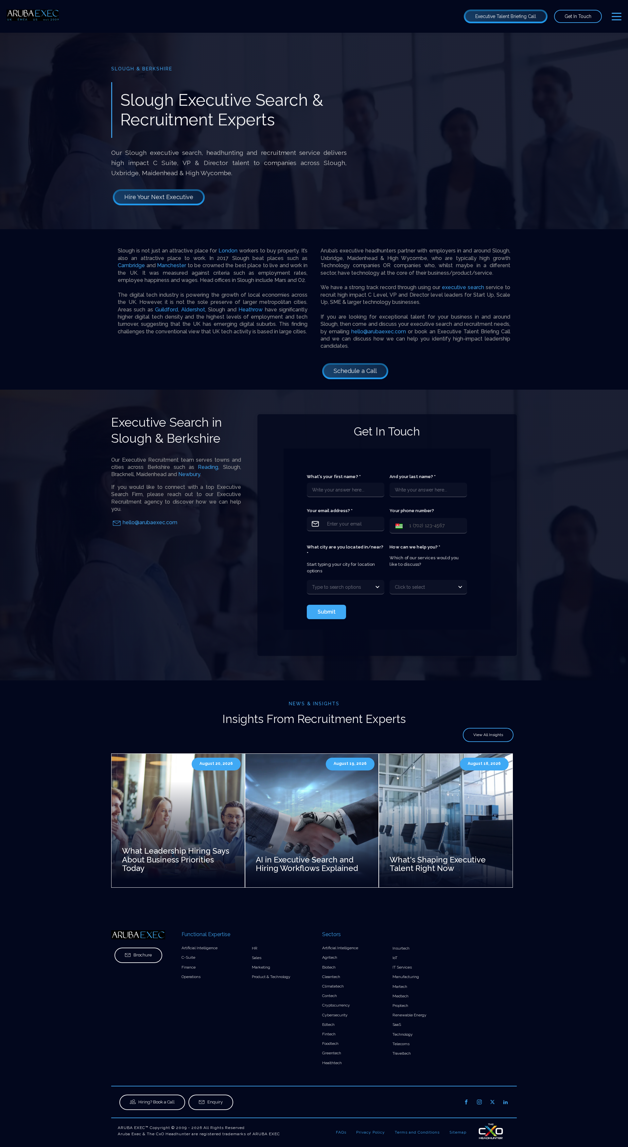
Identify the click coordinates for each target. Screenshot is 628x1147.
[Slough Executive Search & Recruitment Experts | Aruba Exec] (33, 16)
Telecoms (401, 1044)
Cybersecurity (335, 1015)
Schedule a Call (355, 370)
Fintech (329, 1034)
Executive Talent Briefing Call (505, 16)
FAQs (341, 1132)
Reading (208, 467)
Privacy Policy (370, 1132)
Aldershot (193, 309)
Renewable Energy (409, 1015)
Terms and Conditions (417, 1132)
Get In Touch (578, 16)
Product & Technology (271, 976)
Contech (329, 995)
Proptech (400, 1005)
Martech (399, 986)
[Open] (377, 587)
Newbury (189, 474)
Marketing (261, 967)
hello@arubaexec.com (378, 331)
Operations (191, 976)
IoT (394, 957)
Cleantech (331, 976)
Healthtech (332, 1063)
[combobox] (339, 587)
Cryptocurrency (336, 1005)
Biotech (329, 967)
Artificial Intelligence (200, 948)
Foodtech (330, 1043)
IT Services (402, 967)
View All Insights (488, 734)
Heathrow (251, 309)
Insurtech (401, 948)
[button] (398, 525)
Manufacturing (405, 976)
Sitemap (457, 1132)
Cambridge (132, 265)
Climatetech (333, 986)
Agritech (329, 957)
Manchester (172, 265)
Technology (402, 1034)
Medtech (400, 996)
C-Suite (188, 957)
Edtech (328, 1024)
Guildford (166, 309)
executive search (463, 287)
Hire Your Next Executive (158, 197)
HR (254, 948)
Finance (189, 967)
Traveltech (401, 1053)
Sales (256, 957)
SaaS (396, 1024)
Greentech (331, 1053)
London (228, 251)
